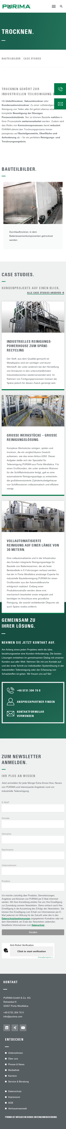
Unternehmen (9, 865)
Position (6, 881)
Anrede (5, 818)
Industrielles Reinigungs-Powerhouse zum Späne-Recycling (29, 345)
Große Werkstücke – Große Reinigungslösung (32, 437)
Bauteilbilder (19, 169)
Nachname (7, 849)
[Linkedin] (6, 1027)
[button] (54, 6)
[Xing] (15, 1027)
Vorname (6, 833)
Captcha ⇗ (45, 957)
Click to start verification (31, 951)
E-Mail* (5, 802)
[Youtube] (23, 1027)
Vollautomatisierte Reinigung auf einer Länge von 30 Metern (33, 545)
